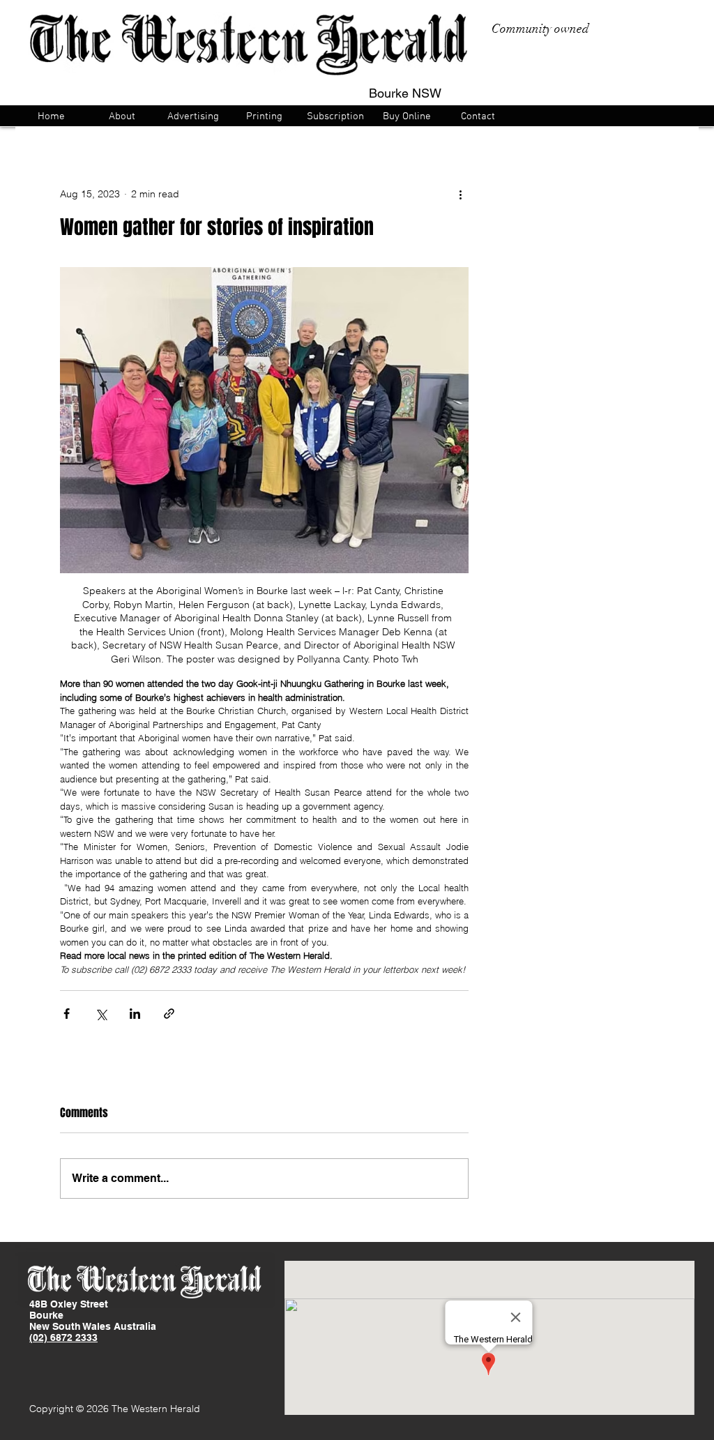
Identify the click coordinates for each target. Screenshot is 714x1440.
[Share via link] (169, 1013)
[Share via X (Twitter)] (100, 1013)
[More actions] (460, 193)
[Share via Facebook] (66, 1013)
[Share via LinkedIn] (135, 1013)
